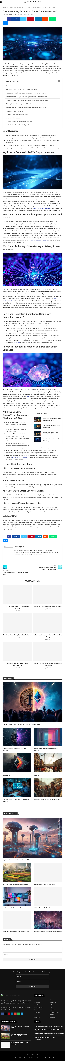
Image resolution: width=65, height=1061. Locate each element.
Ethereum (52, 1000)
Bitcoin (36, 1000)
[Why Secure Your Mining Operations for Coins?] (17, 623)
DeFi (51, 1004)
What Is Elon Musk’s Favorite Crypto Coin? (19, 125)
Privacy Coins (53, 1002)
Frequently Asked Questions (15, 111)
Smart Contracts (38, 1007)
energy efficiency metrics (19, 457)
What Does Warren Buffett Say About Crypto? (20, 121)
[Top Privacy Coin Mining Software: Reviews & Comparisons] (47, 651)
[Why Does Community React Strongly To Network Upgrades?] (17, 787)
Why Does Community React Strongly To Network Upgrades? (16, 800)
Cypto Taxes (37, 1012)
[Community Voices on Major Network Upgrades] (48, 787)
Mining (52, 1014)
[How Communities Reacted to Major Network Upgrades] (48, 762)
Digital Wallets (38, 1009)
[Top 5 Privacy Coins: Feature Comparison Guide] (37, 433)
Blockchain (37, 1004)
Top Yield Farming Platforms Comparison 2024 (15, 884)
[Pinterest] (9, 1014)
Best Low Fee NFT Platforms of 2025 (12, 908)
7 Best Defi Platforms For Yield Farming (44, 884)
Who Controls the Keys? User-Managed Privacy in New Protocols (26, 96)
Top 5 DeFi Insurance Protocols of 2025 (16, 860)
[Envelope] (15, 1014)
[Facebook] (2, 1014)
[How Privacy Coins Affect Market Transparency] (37, 426)
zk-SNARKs (16, 342)
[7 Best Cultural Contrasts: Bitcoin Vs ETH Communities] (32, 702)
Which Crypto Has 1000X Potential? (18, 114)
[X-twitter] (5, 1014)
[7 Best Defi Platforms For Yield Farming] (48, 872)
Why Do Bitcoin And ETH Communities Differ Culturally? (46, 749)
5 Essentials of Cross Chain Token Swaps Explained (48, 931)
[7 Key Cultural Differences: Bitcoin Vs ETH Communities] (17, 762)
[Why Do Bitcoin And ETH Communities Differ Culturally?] (48, 737)
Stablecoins (37, 1002)
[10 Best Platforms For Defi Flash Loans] (48, 896)
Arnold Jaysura (13, 14)
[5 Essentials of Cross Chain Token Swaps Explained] (48, 920)
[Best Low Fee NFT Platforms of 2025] (17, 896)
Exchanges (37, 1017)
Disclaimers (40, 1058)
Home (4, 7)
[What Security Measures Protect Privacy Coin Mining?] (47, 623)
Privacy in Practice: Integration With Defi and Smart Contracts (26, 104)
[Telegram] (22, 1014)
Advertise (52, 1017)
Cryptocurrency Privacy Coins (16, 7)
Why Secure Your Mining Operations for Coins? (17, 635)
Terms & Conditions (29, 1058)
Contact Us (48, 1058)
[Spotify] (18, 1014)
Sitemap (55, 1058)
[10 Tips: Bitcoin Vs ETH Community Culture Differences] (17, 737)
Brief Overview (11, 86)
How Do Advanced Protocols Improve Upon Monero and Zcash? (26, 93)
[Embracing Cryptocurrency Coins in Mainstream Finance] (37, 419)
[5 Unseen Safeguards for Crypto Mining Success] (17, 594)
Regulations (53, 1009)
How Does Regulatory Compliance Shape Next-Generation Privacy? (27, 100)
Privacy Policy (18, 1058)
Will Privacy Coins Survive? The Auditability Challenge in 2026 (26, 107)
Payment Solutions (55, 1012)
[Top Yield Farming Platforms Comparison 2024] (17, 872)
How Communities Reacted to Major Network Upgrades (46, 774)
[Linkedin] (12, 1014)
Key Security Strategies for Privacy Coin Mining (48, 606)
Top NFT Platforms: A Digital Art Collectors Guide (16, 931)
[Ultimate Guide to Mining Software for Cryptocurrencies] (17, 651)
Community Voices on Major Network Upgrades (46, 799)
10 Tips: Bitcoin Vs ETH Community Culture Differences (14, 749)
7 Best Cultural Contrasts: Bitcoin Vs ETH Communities (21, 724)
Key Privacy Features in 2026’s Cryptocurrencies (21, 89)
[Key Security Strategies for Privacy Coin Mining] (47, 594)
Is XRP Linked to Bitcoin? (14, 118)
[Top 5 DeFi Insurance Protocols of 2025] (32, 838)
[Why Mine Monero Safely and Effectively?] (37, 439)
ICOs (35, 1014)
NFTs (51, 1007)
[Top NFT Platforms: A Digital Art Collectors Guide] (17, 920)
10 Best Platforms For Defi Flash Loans (44, 908)
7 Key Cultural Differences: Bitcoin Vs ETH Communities (14, 774)
